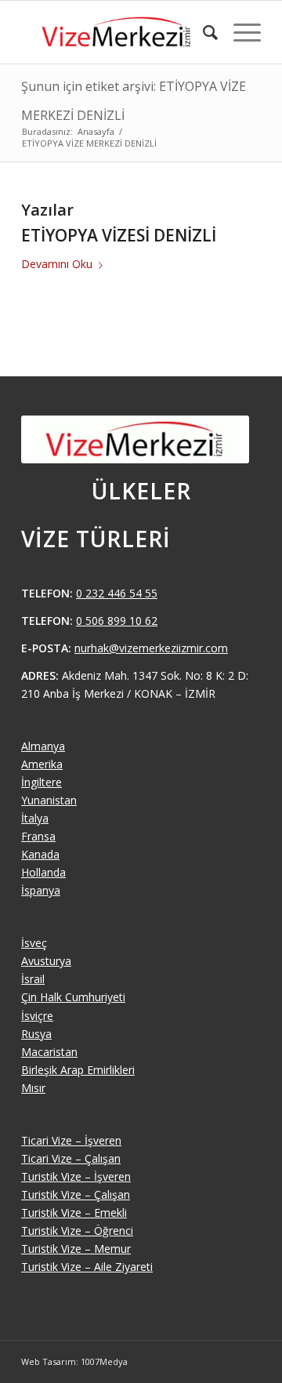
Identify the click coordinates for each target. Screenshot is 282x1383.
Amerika (42, 764)
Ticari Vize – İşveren (71, 1140)
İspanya (40, 890)
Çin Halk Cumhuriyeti (73, 996)
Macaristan (49, 1051)
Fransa (38, 836)
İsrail (33, 978)
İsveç (34, 942)
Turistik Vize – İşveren (76, 1176)
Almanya (43, 746)
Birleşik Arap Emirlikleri (78, 1069)
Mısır (33, 1087)
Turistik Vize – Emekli (74, 1212)
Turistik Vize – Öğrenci (77, 1230)
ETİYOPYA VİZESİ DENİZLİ (118, 235)
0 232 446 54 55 (116, 593)
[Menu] (239, 32)
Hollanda (43, 872)
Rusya (36, 1033)
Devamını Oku (56, 263)
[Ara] (202, 32)
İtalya (35, 818)
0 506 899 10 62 (116, 620)
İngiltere (41, 782)
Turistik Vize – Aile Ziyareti (87, 1266)
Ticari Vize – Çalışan (71, 1158)
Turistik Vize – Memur (76, 1248)
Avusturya (46, 960)
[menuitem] (202, 32)
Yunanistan (49, 800)
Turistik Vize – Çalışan (75, 1194)
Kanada (40, 854)
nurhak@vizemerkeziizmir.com (151, 648)
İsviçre (37, 1015)
